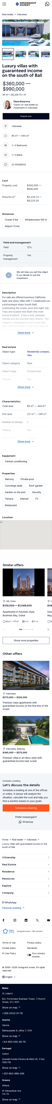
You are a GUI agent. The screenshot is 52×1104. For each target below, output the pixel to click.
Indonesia (22, 14)
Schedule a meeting (26, 808)
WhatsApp (11, 902)
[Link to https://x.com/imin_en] (37, 920)
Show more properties (26, 640)
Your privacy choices (38, 955)
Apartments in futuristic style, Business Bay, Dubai (19, 613)
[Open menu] (4, 4)
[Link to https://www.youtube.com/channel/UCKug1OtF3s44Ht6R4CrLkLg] (48, 920)
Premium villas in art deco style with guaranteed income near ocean (22, 759)
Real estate (7, 14)
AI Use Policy (9, 953)
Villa (29, 355)
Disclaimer (32, 948)
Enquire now (26, 116)
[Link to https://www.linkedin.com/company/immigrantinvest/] (26, 920)
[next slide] (48, 629)
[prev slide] (3, 629)
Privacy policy (34, 942)
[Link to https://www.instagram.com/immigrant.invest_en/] (14, 920)
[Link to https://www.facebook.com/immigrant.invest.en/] (3, 920)
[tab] (20, 629)
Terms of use (9, 942)
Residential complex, (38, 351)
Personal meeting (11, 908)
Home (5, 839)
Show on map (9, 1007)
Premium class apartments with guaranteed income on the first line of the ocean (25, 705)
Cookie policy (9, 948)
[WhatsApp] (47, 4)
